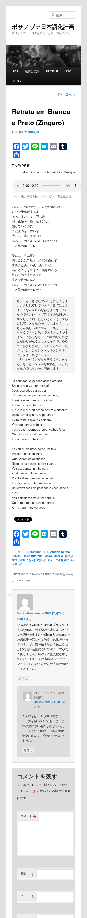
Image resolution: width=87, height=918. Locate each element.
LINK (67, 71)
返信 (23, 678)
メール (27, 896)
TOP (15, 71)
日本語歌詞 (34, 552)
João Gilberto (54, 556)
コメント (28, 816)
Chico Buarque (32, 556)
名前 (27, 873)
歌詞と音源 (32, 71)
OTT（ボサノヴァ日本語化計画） (32, 560)
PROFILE (52, 71)
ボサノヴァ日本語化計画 (43, 26)
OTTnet (17, 80)
